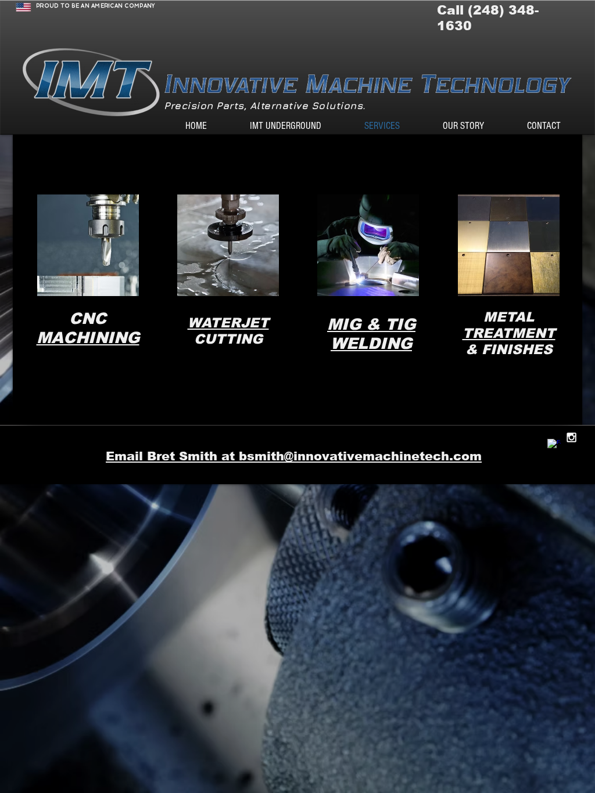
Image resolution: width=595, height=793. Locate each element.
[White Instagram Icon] (571, 437)
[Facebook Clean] (554, 445)
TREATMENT (509, 333)
